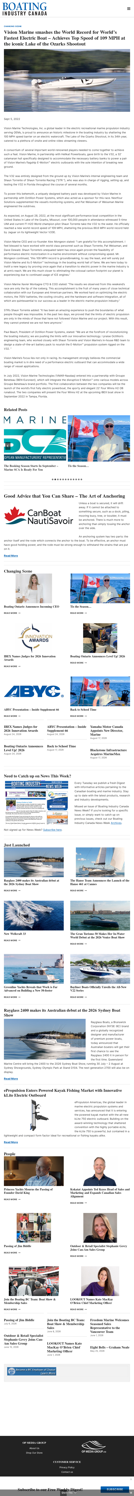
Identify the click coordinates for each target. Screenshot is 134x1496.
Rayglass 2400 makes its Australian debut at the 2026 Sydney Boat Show (31, 882)
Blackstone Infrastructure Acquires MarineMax (108, 752)
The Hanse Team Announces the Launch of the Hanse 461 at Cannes (99, 882)
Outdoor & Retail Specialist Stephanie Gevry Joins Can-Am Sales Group (98, 1248)
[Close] (131, 1479)
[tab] (52, 479)
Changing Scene (13, 26)
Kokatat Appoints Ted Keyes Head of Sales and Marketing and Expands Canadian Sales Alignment (100, 1192)
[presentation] (35, 438)
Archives (116, 823)
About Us (34, 1448)
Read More (11, 555)
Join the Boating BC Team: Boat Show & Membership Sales (30, 1301)
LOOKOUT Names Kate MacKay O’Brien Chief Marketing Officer (91, 1301)
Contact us (67, 1471)
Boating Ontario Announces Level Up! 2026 (97, 656)
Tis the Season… (14, 466)
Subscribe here (52, 829)
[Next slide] (126, 446)
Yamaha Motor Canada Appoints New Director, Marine (106, 730)
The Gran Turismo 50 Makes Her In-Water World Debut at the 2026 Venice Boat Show (97, 935)
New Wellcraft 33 (15, 934)
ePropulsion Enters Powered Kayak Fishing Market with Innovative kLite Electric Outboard (63, 1092)
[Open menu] (129, 8)
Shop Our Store (34, 1452)
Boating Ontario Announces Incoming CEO (31, 606)
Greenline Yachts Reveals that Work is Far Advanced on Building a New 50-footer (31, 989)
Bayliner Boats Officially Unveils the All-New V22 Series (98, 989)
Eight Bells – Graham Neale (109, 1347)
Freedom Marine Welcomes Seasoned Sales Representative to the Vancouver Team (109, 1326)
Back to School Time (83, 709)
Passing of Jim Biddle (17, 1246)
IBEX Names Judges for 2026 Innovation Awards (30, 658)
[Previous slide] (7, 446)
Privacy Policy (67, 1467)
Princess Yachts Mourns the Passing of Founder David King (98, 467)
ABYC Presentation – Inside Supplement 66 (31, 709)
